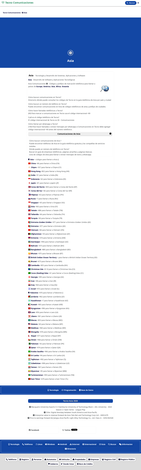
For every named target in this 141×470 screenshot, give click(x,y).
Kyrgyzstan (36, 308)
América (46, 86)
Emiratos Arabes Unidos (41, 222)
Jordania (34, 296)
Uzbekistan (36, 363)
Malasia (34, 324)
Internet (76, 444)
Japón (33, 183)
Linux (39, 444)
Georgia (34, 277)
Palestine (34, 293)
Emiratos (35, 226)
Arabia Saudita (37, 351)
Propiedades (79, 459)
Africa (58, 86)
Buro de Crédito (86, 464)
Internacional (90, 444)
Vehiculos (65, 459)
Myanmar (35, 371)
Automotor (51, 459)
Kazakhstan (36, 300)
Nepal (33, 336)
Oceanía (65, 86)
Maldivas (35, 328)
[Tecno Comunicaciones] (138, 3)
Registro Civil (110, 459)
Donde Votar (68, 464)
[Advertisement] (70, 35)
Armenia (34, 238)
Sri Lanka (35, 355)
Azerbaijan (35, 242)
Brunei (34, 261)
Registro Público (127, 459)
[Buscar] (128, 3)
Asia (30, 80)
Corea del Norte (38, 187)
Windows (51, 444)
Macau (34, 320)
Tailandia (35, 214)
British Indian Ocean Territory (44, 257)
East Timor (36, 379)
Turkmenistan (37, 375)
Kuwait (34, 304)
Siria (33, 206)
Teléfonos (28, 444)
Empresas (94, 459)
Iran (33, 281)
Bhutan (34, 253)
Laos (33, 312)
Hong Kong (35, 171)
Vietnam (34, 230)
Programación (70, 390)
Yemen (34, 367)
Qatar (33, 347)
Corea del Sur (36, 191)
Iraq (33, 285)
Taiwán (34, 210)
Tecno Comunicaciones (19, 2)
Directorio (71, 449)
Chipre (34, 167)
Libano (34, 316)
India (33, 175)
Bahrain (34, 246)
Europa (39, 86)
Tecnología (54, 390)
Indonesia (35, 179)
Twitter (67, 430)
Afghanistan (36, 234)
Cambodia (35, 265)
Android (63, 444)
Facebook (35, 430)
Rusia (33, 198)
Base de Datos (87, 390)
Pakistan (34, 344)
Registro (25, 459)
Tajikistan (35, 359)
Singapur (35, 202)
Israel (33, 289)
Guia (103, 444)
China (33, 163)
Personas (37, 459)
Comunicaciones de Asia (68, 134)
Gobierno (54, 464)
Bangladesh (36, 249)
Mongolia (35, 332)
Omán (33, 340)
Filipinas (34, 195)
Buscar (132, 3)
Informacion (126, 444)
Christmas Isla (37, 269)
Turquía (34, 218)
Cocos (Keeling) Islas (39, 273)
